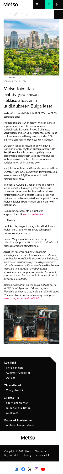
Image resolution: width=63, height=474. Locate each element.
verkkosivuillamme (33, 214)
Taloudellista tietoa (18, 407)
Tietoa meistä (15, 367)
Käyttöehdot (11, 455)
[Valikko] (37, 4)
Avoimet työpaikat (18, 372)
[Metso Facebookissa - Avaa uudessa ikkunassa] (23, 468)
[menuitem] (49, 4)
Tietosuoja (26, 455)
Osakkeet (12, 413)
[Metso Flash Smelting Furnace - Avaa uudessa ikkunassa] (32, 324)
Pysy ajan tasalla (25, 14)
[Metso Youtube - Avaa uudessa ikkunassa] (43, 469)
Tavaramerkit (42, 455)
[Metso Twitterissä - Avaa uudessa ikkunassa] (30, 468)
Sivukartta (40, 451)
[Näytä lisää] (58, 14)
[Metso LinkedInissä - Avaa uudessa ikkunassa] (16, 469)
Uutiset (37, 14)
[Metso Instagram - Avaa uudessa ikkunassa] (36, 468)
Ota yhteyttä (14, 390)
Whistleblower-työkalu (20, 425)
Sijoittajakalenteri (17, 402)
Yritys (13, 14)
